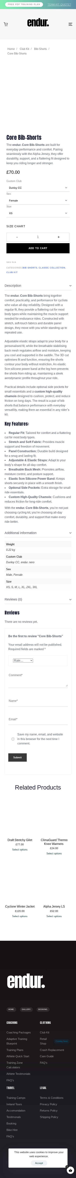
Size (8, 206)
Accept (39, 1163)
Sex (8, 193)
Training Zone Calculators (14, 1065)
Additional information (21, 533)
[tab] (38, 285)
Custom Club (14, 180)
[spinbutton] (38, 237)
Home (11, 48)
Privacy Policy (48, 1104)
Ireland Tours (14, 1104)
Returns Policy (49, 1110)
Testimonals (13, 1117)
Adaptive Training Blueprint (16, 1041)
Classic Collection (52, 268)
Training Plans (14, 1050)
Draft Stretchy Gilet (20, 840)
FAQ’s (10, 1080)
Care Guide (47, 1056)
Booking (11, 1123)
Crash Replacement (52, 1050)
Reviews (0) (13, 599)
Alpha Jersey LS (54, 906)
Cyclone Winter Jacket (19, 906)
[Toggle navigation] (60, 24)
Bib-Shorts (40, 48)
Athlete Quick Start (17, 1056)
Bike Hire (12, 1129)
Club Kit (24, 48)
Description (13, 285)
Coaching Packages (18, 1032)
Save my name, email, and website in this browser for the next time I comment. (40, 739)
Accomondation (15, 1110)
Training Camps (15, 1097)
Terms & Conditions (51, 1097)
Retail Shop (54, 1041)
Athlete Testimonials (18, 1073)
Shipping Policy (49, 1117)
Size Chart (15, 226)
